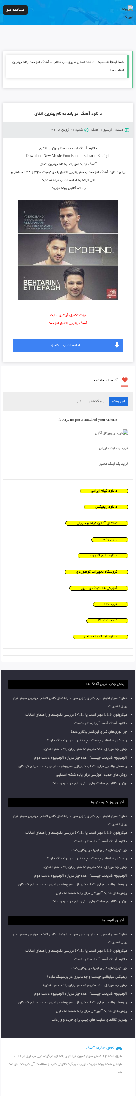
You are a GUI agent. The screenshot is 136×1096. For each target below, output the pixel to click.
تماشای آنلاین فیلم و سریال (97, 523)
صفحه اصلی (85, 62)
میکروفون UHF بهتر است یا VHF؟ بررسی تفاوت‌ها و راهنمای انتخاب (76, 715)
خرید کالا (110, 604)
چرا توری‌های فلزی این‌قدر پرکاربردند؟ (99, 732)
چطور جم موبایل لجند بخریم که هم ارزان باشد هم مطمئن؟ (85, 749)
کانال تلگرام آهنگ (100, 1048)
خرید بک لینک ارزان (113, 448)
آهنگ (95, 130)
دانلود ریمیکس (106, 507)
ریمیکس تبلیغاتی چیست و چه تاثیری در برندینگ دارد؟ (87, 741)
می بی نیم (110, 540)
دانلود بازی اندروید (103, 556)
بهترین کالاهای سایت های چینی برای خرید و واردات (89, 784)
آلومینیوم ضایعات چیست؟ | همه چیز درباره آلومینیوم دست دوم (80, 758)
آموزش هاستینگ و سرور (99, 588)
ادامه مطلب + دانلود (65, 345)
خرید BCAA (107, 621)
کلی (78, 402)
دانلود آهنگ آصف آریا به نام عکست (100, 723)
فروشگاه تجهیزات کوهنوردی (96, 572)
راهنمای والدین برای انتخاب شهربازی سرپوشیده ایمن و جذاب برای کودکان (72, 766)
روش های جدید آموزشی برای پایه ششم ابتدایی (91, 775)
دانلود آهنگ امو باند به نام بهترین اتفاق (68, 114)
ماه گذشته (96, 402)
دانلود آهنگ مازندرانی (100, 637)
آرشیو (107, 130)
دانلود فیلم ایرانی (104, 491)
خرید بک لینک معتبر (113, 464)
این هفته (118, 402)
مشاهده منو (15, 10)
